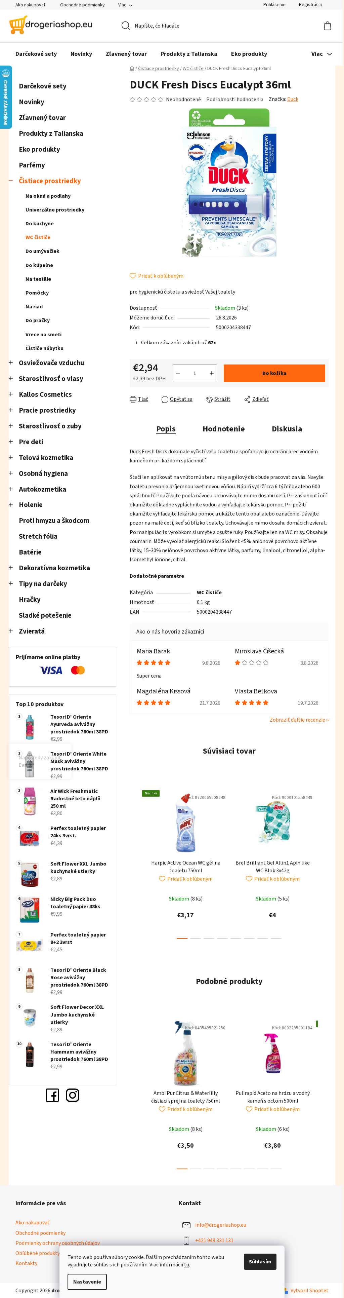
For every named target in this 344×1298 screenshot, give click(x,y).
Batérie (27, 552)
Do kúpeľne (37, 265)
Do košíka (272, 373)
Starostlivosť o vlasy (48, 379)
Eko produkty (37, 149)
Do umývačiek (40, 251)
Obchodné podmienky (80, 5)
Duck (290, 99)
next (320, 862)
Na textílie (36, 279)
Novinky (29, 102)
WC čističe (35, 237)
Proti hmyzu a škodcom (51, 521)
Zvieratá (29, 631)
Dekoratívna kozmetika (52, 568)
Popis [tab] (163, 429)
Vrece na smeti (41, 334)
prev (132, 862)
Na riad (31, 306)
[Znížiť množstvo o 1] (176, 373)
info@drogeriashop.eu (218, 1225)
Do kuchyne (37, 223)
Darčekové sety (40, 86)
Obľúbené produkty (35, 1253)
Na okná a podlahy (45, 196)
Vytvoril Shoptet (307, 1290)
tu (184, 1264)
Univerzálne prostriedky (52, 210)
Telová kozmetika (43, 458)
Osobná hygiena (41, 474)
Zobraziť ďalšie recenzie (295, 720)
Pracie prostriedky (45, 410)
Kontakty (24, 1263)
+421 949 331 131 (212, 1240)
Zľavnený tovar (39, 118)
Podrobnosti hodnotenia (232, 99)
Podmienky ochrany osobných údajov (55, 1243)
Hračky (28, 600)
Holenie (28, 505)
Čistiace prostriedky (47, 181)
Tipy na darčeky (40, 584)
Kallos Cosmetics (43, 394)
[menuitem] (33, 54)
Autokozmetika (40, 489)
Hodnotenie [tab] (221, 429)
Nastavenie (85, 1282)
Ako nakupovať (28, 5)
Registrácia (308, 4)
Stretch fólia (35, 536)
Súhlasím (258, 1261)
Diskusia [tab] (284, 429)
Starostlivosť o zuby (47, 426)
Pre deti (28, 442)
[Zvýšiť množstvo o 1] (209, 373)
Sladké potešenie (42, 615)
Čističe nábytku (42, 348)
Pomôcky (34, 293)
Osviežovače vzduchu (49, 363)
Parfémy (29, 165)
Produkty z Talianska (48, 134)
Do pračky (35, 320)
